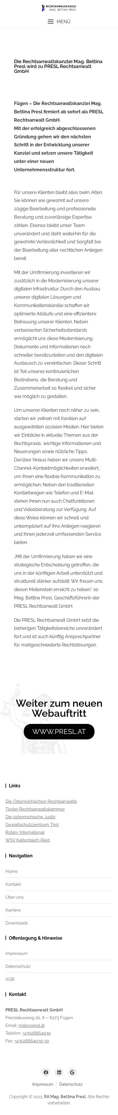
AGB (9, 979)
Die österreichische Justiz (30, 816)
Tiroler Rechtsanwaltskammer (35, 809)
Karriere (13, 910)
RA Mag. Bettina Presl (65, 1096)
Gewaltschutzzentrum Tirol (32, 824)
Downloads (16, 923)
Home (11, 871)
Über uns (14, 897)
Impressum (16, 953)
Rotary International (24, 832)
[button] (59, 21)
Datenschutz (17, 966)
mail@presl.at (31, 1025)
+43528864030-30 (31, 1041)
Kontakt (13, 884)
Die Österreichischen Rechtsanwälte (41, 801)
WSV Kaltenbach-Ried (27, 840)
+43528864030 (36, 1033)
